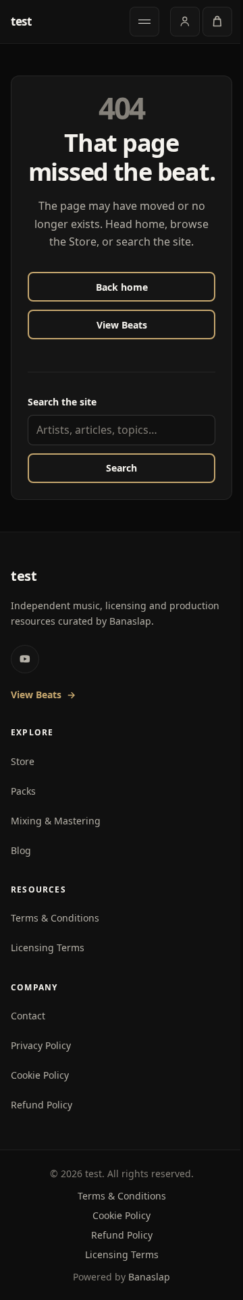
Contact (28, 1015)
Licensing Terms (47, 947)
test (21, 22)
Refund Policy (41, 1104)
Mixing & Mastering (56, 820)
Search (121, 467)
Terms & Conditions (55, 917)
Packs (23, 791)
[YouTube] (25, 659)
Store (22, 761)
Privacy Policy (41, 1045)
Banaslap (149, 1276)
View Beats (122, 324)
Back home (122, 287)
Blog (21, 850)
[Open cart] (217, 21)
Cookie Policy (40, 1075)
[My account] (185, 21)
